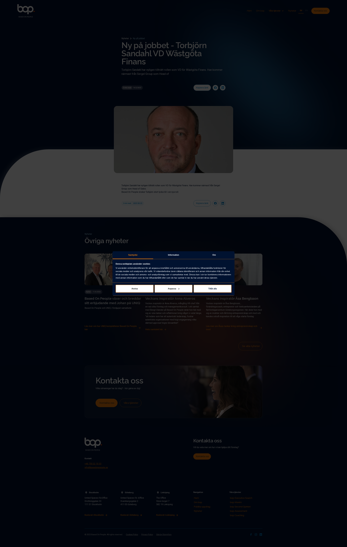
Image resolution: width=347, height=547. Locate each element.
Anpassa (172, 288)
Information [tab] (173, 255)
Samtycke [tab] (133, 255)
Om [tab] (214, 255)
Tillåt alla (212, 288)
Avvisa (134, 288)
